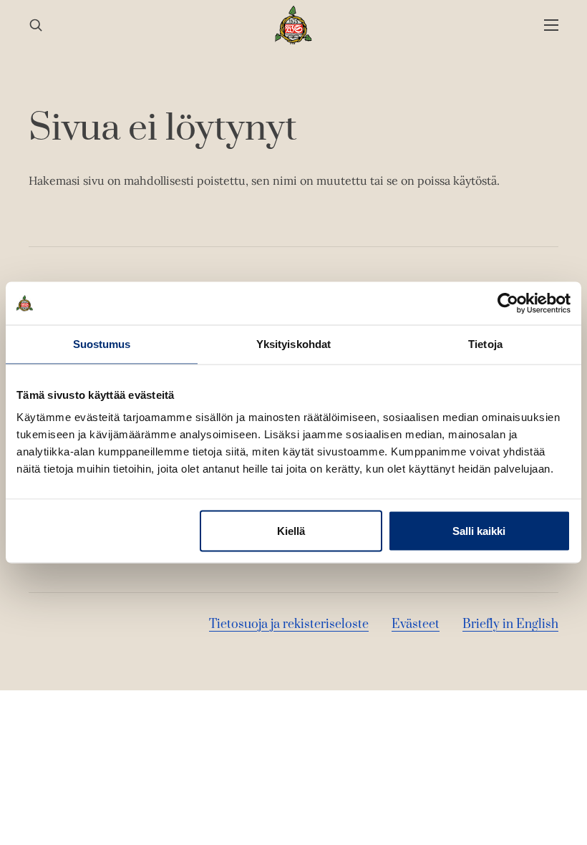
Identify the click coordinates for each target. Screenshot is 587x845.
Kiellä (291, 531)
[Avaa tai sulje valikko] (551, 25)
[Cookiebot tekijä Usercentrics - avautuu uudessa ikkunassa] (508, 303)
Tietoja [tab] (485, 344)
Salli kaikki (478, 531)
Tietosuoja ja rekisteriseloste (289, 624)
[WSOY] (294, 25)
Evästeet (416, 624)
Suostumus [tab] (102, 344)
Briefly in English (510, 624)
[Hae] (35, 25)
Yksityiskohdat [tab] (293, 344)
